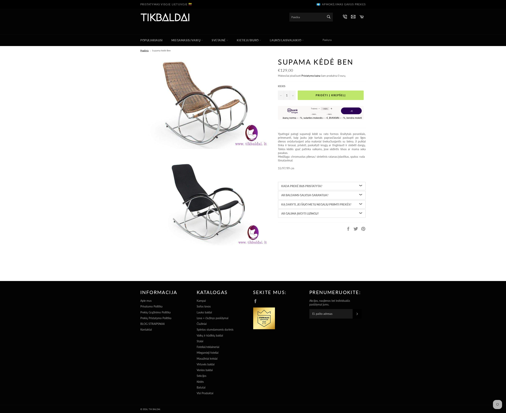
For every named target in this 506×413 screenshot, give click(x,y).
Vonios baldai (205, 370)
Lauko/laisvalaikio (286, 40)
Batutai (201, 387)
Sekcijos (201, 375)
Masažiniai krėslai (207, 358)
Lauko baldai (204, 312)
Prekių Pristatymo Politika (155, 318)
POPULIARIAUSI (151, 40)
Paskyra (327, 39)
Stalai (200, 341)
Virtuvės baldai (205, 364)
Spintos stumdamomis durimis (215, 329)
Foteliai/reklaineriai (208, 347)
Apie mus (146, 300)
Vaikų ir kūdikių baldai (210, 335)
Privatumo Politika (151, 306)
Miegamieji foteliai (207, 352)
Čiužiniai (202, 323)
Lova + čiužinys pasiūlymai (212, 318)
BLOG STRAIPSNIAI (152, 323)
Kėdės (200, 381)
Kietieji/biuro (248, 40)
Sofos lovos (204, 306)
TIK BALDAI (154, 409)
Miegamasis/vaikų (186, 40)
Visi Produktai (205, 393)
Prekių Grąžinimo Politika (155, 312)
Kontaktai (146, 329)
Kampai (201, 300)
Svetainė (219, 40)
